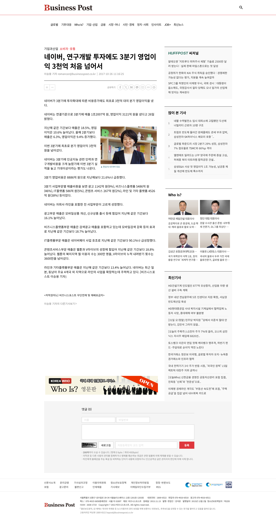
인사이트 (156, 24)
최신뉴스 (179, 24)
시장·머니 (114, 24)
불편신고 (82, 487)
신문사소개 (52, 482)
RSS (158, 487)
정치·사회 (142, 24)
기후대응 (66, 24)
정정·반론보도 (163, 482)
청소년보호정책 (121, 482)
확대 (47, 87)
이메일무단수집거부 (141, 487)
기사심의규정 (83, 482)
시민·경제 (128, 24)
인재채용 (100, 487)
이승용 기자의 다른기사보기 (59, 303)
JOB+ (167, 24)
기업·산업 (92, 24)
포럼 (49, 487)
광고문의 (65, 487)
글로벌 (54, 24)
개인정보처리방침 (143, 482)
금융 (103, 24)
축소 (52, 87)
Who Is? (78, 24)
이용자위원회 (102, 482)
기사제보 (118, 487)
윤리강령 (67, 482)
